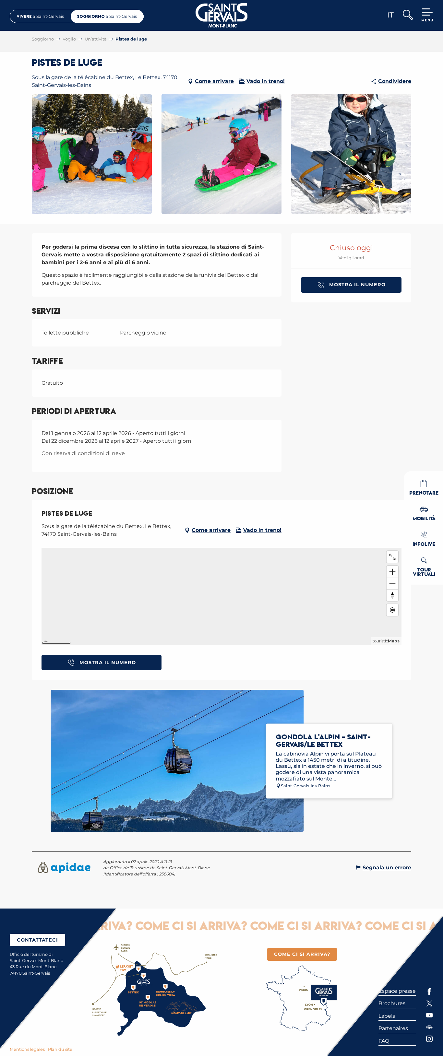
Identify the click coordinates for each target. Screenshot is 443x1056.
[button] (407, 15)
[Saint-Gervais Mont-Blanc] (222, 15)
